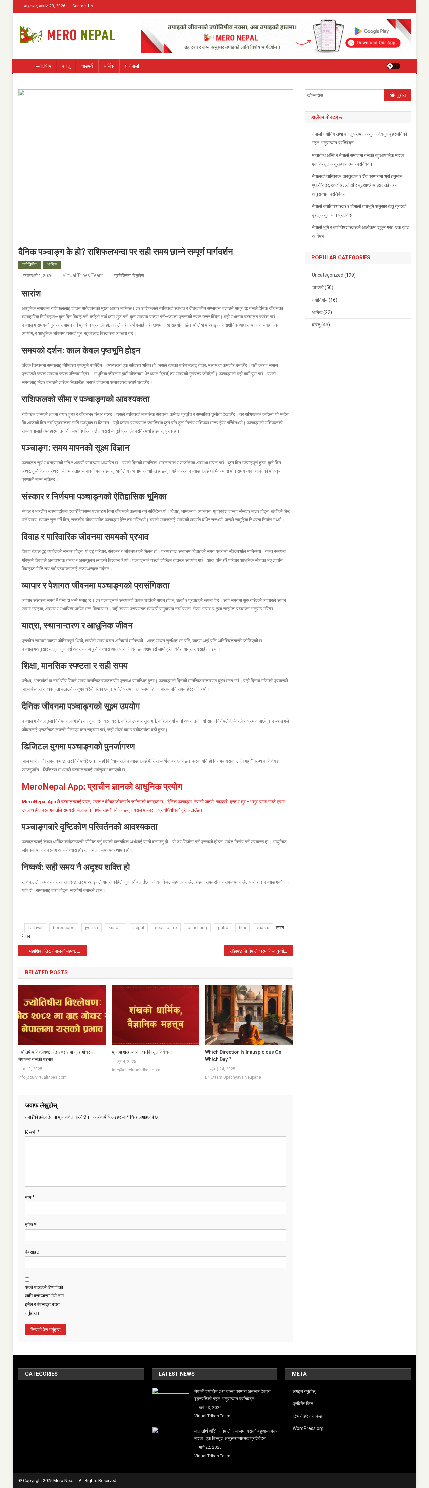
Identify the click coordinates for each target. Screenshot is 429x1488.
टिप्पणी (32, 1132)
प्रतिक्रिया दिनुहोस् (128, 275)
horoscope (63, 927)
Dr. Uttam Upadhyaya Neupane (233, 1077)
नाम (30, 1197)
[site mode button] (393, 66)
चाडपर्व (87, 66)
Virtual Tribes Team (83, 275)
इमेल (30, 1224)
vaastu (263, 927)
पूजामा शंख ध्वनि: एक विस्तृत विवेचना (142, 1052)
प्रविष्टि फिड (303, 1403)
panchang (197, 927)
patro (223, 927)
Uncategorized (327, 275)
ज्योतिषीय (43, 66)
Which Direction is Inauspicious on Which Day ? (243, 1055)
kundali (116, 927)
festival (35, 927)
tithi (242, 927)
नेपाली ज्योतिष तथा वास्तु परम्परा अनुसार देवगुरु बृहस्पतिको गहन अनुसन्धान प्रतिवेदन (359, 138)
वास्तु (66, 66)
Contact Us (82, 6)
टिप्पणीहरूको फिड (307, 1416)
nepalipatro (166, 927)
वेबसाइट (32, 1252)
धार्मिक (109, 66)
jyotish (91, 927)
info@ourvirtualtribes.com (42, 1077)
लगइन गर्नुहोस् (304, 1391)
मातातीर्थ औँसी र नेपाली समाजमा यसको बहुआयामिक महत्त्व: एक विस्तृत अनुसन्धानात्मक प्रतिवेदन (358, 160)
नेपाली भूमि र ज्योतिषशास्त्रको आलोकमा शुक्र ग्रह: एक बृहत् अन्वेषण (360, 232)
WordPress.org (308, 1428)
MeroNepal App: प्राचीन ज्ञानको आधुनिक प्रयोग (102, 787)
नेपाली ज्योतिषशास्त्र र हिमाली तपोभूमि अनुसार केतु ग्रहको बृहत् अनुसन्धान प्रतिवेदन (359, 211)
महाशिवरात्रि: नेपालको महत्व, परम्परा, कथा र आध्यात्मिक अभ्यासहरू (58, 951)
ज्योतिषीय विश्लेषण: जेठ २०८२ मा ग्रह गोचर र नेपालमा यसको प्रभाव (55, 1055)
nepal (138, 927)
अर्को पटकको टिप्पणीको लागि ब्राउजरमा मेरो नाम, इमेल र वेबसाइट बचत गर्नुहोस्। (45, 1300)
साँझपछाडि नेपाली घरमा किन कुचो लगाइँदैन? (261, 951)
